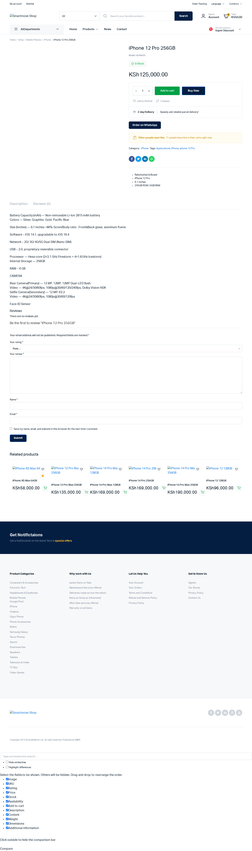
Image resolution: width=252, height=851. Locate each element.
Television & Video (19, 662)
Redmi (13, 627)
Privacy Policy (136, 603)
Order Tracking (199, 4)
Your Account (136, 583)
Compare (165, 101)
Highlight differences (19, 767)
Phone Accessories (20, 622)
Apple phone (163, 148)
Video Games (17, 673)
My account (16, 4)
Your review (17, 354)
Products (88, 29)
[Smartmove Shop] (31, 16)
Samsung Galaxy (19, 632)
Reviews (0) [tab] (42, 204)
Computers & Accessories (24, 583)
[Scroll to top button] (243, 842)
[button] (142, 101)
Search (183, 16)
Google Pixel (16, 601)
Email (13, 414)
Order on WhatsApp (144, 125)
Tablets (14, 657)
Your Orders (135, 588)
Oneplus (14, 612)
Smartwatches (18, 647)
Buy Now (193, 90)
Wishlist (30, 4)
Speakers (15, 652)
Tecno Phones (17, 637)
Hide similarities (17, 762)
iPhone (47, 40)
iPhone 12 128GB (216, 480)
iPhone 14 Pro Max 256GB (183, 485)
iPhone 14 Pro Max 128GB (105, 485)
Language (216, 4)
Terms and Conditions (140, 593)
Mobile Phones (33, 40)
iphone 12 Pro (187, 148)
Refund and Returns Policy (143, 598)
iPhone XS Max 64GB (25, 480)
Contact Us (194, 598)
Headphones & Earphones (24, 593)
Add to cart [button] (45, 488)
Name (14, 400)
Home (73, 29)
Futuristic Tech (18, 588)
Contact (122, 29)
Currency (234, 4)
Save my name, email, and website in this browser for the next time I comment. (56, 429)
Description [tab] (19, 204)
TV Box (14, 667)
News (107, 29)
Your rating (16, 342)
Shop (21, 40)
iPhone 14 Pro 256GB (141, 480)
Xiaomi (13, 642)
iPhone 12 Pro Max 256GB (66, 485)
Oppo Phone (16, 617)
